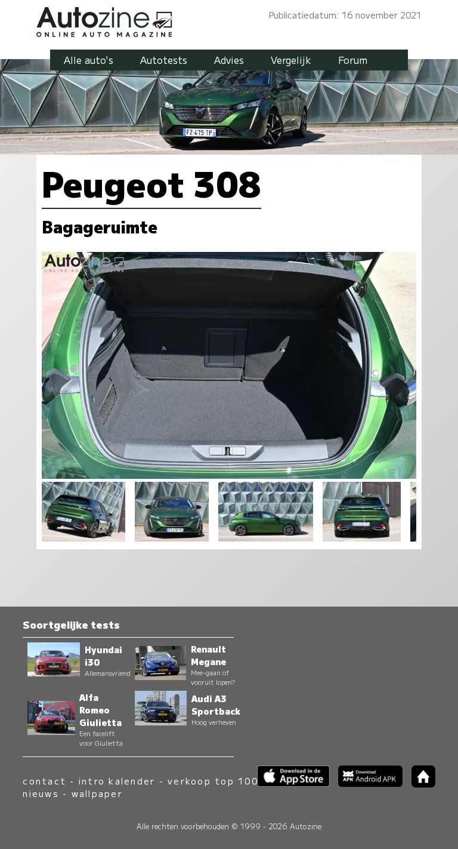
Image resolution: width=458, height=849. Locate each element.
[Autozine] (229, 20)
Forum (352, 60)
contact (44, 780)
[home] (419, 783)
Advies (229, 60)
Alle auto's (88, 60)
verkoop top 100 (213, 780)
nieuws (40, 793)
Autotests (163, 60)
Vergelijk (291, 60)
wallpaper (97, 793)
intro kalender (117, 780)
